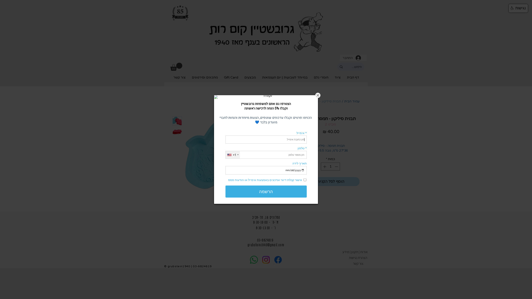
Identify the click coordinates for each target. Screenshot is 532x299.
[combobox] (233, 155)
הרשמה (266, 191)
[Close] (317, 95)
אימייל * (302, 133)
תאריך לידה (299, 163)
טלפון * (302, 148)
